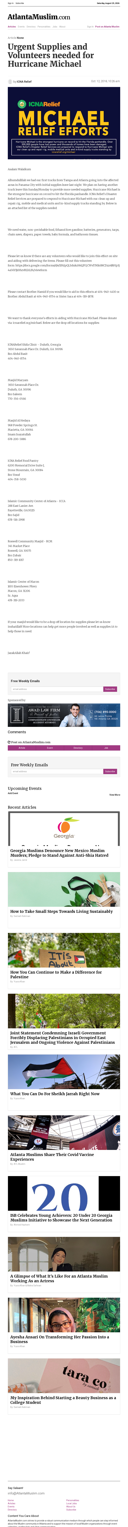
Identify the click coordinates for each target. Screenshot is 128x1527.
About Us (70, 1506)
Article (22, 748)
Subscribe (71, 1509)
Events (21, 26)
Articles (12, 26)
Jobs (54, 26)
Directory (31, 26)
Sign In (90, 26)
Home (11, 1500)
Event (50, 748)
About (62, 26)
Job (106, 748)
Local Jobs (71, 1503)
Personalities (44, 26)
